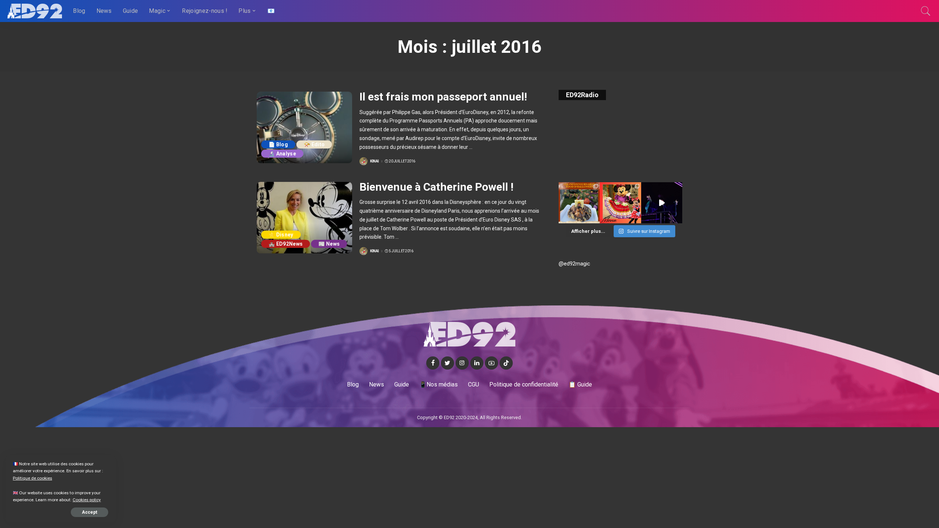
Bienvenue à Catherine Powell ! (436, 186)
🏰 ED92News (285, 244)
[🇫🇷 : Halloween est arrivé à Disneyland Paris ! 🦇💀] (620, 202)
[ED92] (34, 11)
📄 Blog (278, 144)
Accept (89, 512)
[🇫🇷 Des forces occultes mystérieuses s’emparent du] (661, 202)
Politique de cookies (32, 478)
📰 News (329, 244)
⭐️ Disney (280, 235)
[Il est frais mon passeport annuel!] (304, 127)
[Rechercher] (926, 11)
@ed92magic (574, 263)
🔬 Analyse (282, 154)
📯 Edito (314, 144)
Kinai (374, 161)
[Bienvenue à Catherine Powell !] (304, 217)
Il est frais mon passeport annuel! (443, 96)
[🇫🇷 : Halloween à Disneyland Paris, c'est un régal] (579, 202)
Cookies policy (87, 499)
